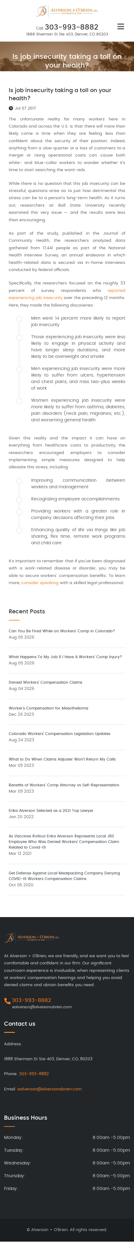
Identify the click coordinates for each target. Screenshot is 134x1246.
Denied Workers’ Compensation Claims (45, 682)
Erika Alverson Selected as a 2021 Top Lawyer (51, 811)
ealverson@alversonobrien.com (41, 1007)
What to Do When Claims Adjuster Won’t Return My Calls (62, 759)
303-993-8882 (71, 27)
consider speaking (40, 583)
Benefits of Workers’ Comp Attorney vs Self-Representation (64, 785)
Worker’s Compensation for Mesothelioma (48, 708)
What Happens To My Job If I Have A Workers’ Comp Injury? (65, 657)
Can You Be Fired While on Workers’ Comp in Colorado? (62, 631)
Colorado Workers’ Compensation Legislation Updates (59, 734)
